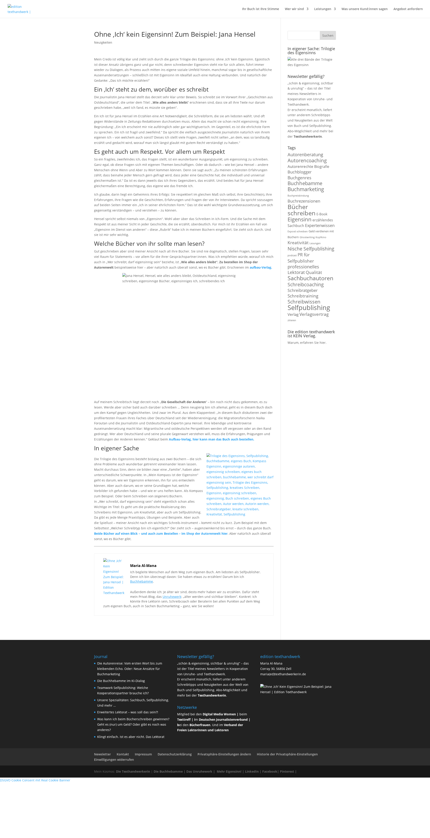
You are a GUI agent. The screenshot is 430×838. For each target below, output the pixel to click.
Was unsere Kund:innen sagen (365, 9)
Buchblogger (300, 172)
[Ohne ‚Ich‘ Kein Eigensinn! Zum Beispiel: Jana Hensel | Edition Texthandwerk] (114, 593)
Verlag (293, 314)
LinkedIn (252, 771)
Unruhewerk (172, 596)
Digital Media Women (219, 714)
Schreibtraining (303, 296)
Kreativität (298, 242)
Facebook (269, 771)
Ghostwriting (307, 237)
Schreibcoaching (306, 284)
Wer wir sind (294, 9)
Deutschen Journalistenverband (223, 719)
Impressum (143, 754)
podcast (292, 255)
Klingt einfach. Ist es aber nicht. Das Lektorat (130, 737)
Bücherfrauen (199, 725)
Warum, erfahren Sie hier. (307, 342)
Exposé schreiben (298, 231)
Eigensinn (300, 219)
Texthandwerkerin (308, 136)
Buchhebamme (141, 581)
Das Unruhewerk (199, 771)
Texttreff (184, 719)
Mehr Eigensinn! (229, 771)
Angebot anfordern (408, 9)
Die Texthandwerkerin (133, 771)
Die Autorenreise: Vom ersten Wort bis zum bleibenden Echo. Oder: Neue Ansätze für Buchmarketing (129, 668)
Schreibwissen (304, 301)
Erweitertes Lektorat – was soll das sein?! (127, 712)
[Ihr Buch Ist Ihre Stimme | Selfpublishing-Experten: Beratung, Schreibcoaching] (23, 8)
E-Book (321, 214)
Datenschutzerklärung (175, 754)
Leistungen (322, 9)
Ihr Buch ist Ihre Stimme (260, 9)
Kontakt (123, 754)
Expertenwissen (320, 225)
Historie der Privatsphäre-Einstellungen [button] (287, 754)
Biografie (321, 166)
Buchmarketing (306, 189)
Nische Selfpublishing (311, 249)
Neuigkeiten (103, 42)
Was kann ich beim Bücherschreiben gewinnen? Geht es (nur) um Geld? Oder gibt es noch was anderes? (133, 724)
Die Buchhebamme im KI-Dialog (121, 681)
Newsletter (102, 754)
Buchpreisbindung (298, 195)
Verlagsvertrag (314, 314)
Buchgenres (299, 177)
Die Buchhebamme (168, 771)
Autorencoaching (307, 160)
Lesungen (315, 243)
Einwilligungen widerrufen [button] (114, 759)
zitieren (292, 320)
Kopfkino (321, 237)
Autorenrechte (300, 166)
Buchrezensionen (304, 201)
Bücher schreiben (302, 210)
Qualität (314, 272)
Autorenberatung (305, 155)
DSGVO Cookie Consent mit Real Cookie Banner (35, 780)
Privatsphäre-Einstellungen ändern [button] (224, 754)
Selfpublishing (309, 307)
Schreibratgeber (303, 290)
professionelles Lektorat (303, 269)
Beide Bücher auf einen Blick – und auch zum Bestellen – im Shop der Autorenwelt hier (161, 533)
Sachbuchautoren (310, 278)
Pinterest (287, 771)
